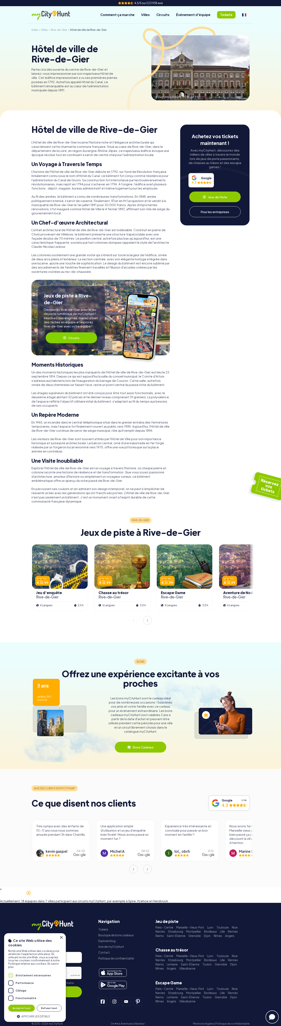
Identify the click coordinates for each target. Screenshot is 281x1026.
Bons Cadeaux (143, 747)
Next (147, 620)
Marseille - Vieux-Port (190, 927)
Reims (160, 936)
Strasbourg (175, 931)
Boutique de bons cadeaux (116, 935)
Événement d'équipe (193, 15)
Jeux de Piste (217, 197)
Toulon (207, 964)
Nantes (160, 931)
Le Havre (172, 964)
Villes (145, 15)
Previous (133, 620)
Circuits (163, 15)
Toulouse (222, 927)
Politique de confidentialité (116, 958)
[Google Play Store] (113, 985)
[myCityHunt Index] (55, 15)
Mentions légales (203, 1023)
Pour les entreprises (215, 212)
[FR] (244, 14)
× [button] (61, 937)
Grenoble (194, 936)
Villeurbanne (187, 968)
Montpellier (193, 931)
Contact (104, 952)
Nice (235, 927)
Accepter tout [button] (21, 1008)
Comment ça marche (117, 15)
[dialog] (35, 977)
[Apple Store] (113, 973)
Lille (222, 931)
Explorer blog (107, 941)
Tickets (103, 929)
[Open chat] (272, 1017)
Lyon (210, 927)
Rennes (233, 931)
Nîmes (218, 936)
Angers (229, 936)
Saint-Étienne (176, 936)
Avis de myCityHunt (111, 946)
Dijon (207, 936)
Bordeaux (210, 931)
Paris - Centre (164, 927)
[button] (35, 1016)
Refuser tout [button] (49, 1008)
